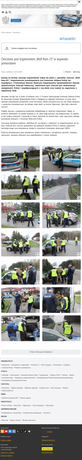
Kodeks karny (44, 388)
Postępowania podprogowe (32, 413)
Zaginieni (67, 365)
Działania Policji (7, 361)
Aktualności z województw (20, 365)
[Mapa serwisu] (6, 12)
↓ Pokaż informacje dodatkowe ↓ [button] (41, 352)
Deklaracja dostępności (48, 440)
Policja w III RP (55, 375)
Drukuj (77, 72)
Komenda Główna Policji (29, 375)
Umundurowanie (7, 378)
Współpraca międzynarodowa (25, 378)
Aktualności (16, 32)
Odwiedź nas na (6, 431)
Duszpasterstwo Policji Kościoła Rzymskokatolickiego (55, 378)
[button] (78, 12)
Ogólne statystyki (17, 388)
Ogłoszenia (27, 405)
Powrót (68, 72)
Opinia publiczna (7, 390)
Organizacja (44, 375)
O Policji (4, 371)
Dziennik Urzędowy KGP (10, 398)
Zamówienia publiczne (8, 409)
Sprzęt (72, 375)
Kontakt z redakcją (6, 440)
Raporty (65, 388)
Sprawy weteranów (29, 420)
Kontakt (4, 416)
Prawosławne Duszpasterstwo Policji (14, 380)
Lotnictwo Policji (7, 367)
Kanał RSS (2, 431)
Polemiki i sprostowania (23, 367)
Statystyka (5, 384)
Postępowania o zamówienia (11, 413)
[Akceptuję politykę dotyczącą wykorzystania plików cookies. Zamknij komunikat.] (79, 1)
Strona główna (6, 32)
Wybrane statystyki (31, 388)
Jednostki (5, 375)
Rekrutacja (49, 405)
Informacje (5, 388)
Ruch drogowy (46, 365)
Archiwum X (35, 365)
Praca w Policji (6, 401)
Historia (64, 375)
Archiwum (47, 413)
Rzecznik (5, 420)
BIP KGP (50, 432)
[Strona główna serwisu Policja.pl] (3, 12)
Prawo (3, 394)
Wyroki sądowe (25, 398)
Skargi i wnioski (15, 420)
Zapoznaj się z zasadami (7, 452)
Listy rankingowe (38, 405)
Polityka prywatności (6, 455)
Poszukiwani (57, 365)
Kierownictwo (14, 375)
